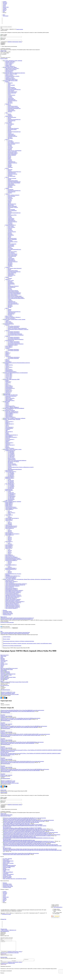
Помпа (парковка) (12, 155)
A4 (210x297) (11, 454)
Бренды (4, 10)
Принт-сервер (11, 246)
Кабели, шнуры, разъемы (8, 863)
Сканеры (10, 96)
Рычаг (9, 93)
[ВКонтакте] (1, 698)
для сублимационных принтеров (15, 333)
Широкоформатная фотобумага (15, 469)
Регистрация (5, 15)
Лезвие (9, 236)
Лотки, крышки (11, 85)
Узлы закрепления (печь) (13, 303)
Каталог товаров (3, 58)
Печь (9, 86)
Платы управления (12, 88)
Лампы (9, 201)
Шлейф (9, 166)
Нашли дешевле (11, 693)
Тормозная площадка (12, 100)
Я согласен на (12, 41)
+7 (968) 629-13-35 (12, 930)
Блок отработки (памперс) (14, 142)
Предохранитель (11, 287)
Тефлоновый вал (11, 99)
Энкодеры (10, 167)
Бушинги (10, 197)
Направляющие (11, 283)
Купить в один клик (14, 952)
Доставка (5, 3)
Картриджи (5, 864)
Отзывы (4, 8)
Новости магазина (6, 626)
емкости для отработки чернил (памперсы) (17, 328)
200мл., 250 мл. (11, 512)
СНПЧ (4, 870)
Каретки (10, 149)
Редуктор (10, 289)
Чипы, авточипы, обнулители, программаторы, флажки (14, 878)
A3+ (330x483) (11, 473)
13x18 (9, 479)
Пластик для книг (12, 463)
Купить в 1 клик (11, 692)
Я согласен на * (12, 951)
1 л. (9, 510)
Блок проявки (11, 123)
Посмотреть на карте (6, 914)
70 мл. (9, 513)
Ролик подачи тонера (12, 91)
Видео (1, 680)
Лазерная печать (12, 459)
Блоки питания (11, 143)
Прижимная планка (12, 129)
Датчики (10, 125)
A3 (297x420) (11, 452)
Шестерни (10, 102)
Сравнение (10, 716)
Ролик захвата (11, 90)
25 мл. (9, 551)
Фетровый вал (11, 313)
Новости (5, 9)
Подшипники (11, 245)
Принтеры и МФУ (7, 867)
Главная (4, 1)
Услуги (4, 5)
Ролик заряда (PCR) (12, 215)
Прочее (4, 868)
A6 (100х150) (11, 457)
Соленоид (10, 97)
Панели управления (12, 151)
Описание (2, 672)
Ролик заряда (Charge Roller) (14, 182)
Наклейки (10, 462)
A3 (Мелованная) (12, 493)
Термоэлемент (11, 219)
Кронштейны (11, 235)
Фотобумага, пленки (7, 876)
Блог (4, 11)
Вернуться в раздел (4, 668)
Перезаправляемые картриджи (9, 865)
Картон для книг (11, 458)
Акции (4, 4)
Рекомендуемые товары (8, 613)
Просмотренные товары (5, 815)
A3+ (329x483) (11, 453)
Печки (9, 126)
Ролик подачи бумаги (12, 253)
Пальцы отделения (12, 178)
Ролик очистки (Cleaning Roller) (15, 296)
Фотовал (10, 101)
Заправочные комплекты (8, 860)
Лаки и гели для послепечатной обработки (17, 460)
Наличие (2, 678)
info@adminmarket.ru (58, 907)
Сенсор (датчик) (11, 95)
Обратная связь (3, 929)
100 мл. (10, 511)
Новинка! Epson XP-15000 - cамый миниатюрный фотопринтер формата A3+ (16, 619)
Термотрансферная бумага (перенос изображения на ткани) (21, 467)
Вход (4, 14)
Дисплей (10, 148)
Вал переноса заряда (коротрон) (15, 268)
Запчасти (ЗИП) (6, 862)
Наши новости (3, 616)
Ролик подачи (11, 109)
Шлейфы (10, 264)
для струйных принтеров (14, 332)
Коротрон (10, 169)
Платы (9, 127)
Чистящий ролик (11, 176)
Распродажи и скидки (7, 612)
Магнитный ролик (12, 117)
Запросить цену (11, 963)
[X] (6, 698)
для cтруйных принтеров (14, 326)
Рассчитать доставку (14, 694)
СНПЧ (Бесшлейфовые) (8, 872)
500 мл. (10, 523)
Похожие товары (4, 677)
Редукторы (10, 248)
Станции (10, 257)
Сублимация (5, 873)
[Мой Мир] (4, 698)
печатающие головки (13, 344)
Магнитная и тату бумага (13, 461)
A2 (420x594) (11, 451)
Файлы (1, 679)
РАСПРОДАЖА (6, 869)
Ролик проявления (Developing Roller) (16, 298)
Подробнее (2, 714)
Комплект (2, 671)
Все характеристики (4, 685)
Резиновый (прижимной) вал (14, 89)
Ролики (9, 132)
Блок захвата (11, 141)
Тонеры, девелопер (7, 875)
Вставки (10, 145)
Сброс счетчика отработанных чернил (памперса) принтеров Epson (14, 633)
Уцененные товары (7, 614)
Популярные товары (7, 611)
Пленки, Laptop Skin (12, 464)
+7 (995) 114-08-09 (4, 930)
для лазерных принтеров (13, 327)
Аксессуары (3, 674)
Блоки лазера (11, 226)
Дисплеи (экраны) (12, 231)
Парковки (10, 240)
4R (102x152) (11, 480)
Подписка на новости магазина (7, 622)
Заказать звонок (19, 29)
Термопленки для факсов (8, 874)
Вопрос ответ (6, 7)
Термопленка (11, 98)
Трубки (9, 163)
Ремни (9, 158)
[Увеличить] (14, 681)
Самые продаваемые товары (6, 814)
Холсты (10, 468)
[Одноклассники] (3, 698)
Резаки (9, 157)
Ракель (9, 105)
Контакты (5, 2)
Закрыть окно (3, 50)
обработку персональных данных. (15, 41)
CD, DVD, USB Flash (7, 858)
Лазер (9, 83)
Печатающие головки (13, 152)
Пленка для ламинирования (9, 866)
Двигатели (10, 147)
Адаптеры (10, 140)
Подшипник (10, 189)
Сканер (9, 299)
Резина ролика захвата (13, 106)
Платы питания (11, 87)
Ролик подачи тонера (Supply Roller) (15, 297)
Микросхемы (11, 205)
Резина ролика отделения (13, 107)
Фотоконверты (11, 499)
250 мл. (10, 538)
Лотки (9, 202)
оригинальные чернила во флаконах (16, 334)
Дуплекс (10, 199)
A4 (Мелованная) (12, 496)
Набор (1, 670)
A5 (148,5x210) (11, 456)
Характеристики (3, 673)
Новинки (5, 610)
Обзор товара (3, 669)
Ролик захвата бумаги (12, 294)
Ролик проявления (12, 92)
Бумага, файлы (6, 859)
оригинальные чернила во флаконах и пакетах (18, 329)
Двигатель (10, 82)
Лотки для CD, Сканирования (14, 150)
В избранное (3, 717)
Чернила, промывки (7, 877)
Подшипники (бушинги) (13, 128)
